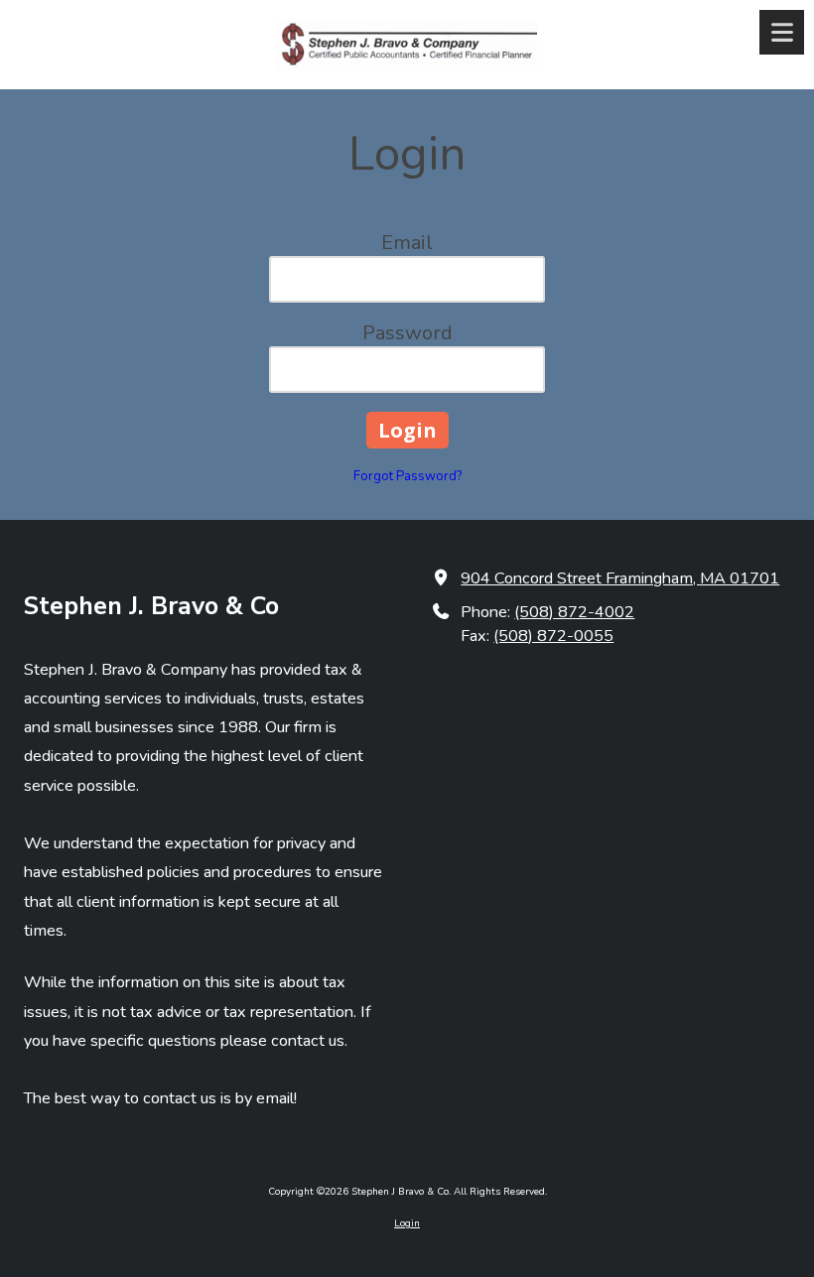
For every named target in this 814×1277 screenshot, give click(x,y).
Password (407, 332)
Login (407, 1223)
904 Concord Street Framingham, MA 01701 (620, 578)
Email (407, 242)
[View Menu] (781, 32)
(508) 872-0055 (553, 636)
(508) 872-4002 (574, 612)
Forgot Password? (407, 476)
